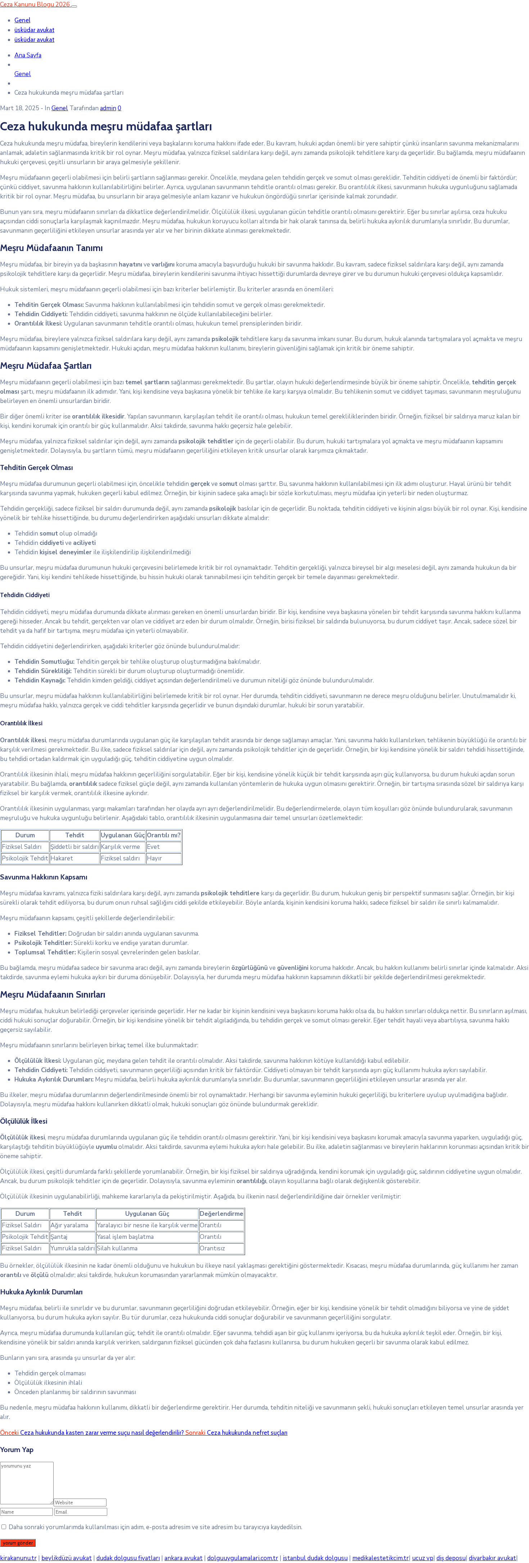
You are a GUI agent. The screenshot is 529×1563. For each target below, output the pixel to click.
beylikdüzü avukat (66, 1558)
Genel (22, 20)
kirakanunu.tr (18, 1558)
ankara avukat (183, 1558)
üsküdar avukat (34, 29)
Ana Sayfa (27, 55)
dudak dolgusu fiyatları (128, 1558)
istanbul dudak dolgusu (315, 1558)
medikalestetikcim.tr (380, 1558)
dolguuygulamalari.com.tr (242, 1558)
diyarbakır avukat (492, 1558)
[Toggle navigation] (74, 6)
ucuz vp (422, 1558)
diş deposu (451, 1558)
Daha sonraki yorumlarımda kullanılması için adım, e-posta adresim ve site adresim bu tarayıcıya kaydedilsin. (155, 1527)
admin (108, 108)
